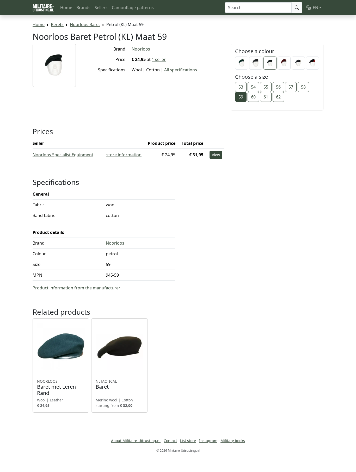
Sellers (101, 7)
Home (66, 7)
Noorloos (141, 49)
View (216, 154)
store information (124, 155)
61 (265, 97)
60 (253, 97)
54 (253, 87)
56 (278, 87)
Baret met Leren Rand (56, 387)
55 (265, 87)
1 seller (159, 59)
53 (240, 87)
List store (188, 440)
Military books (232, 440)
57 (291, 87)
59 (240, 97)
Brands (83, 7)
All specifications (180, 70)
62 (278, 97)
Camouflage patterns (133, 7)
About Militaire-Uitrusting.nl (136, 440)
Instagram (208, 440)
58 (303, 87)
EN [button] (315, 7)
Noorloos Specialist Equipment (63, 155)
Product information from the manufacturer (76, 288)
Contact (170, 440)
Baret (106, 384)
